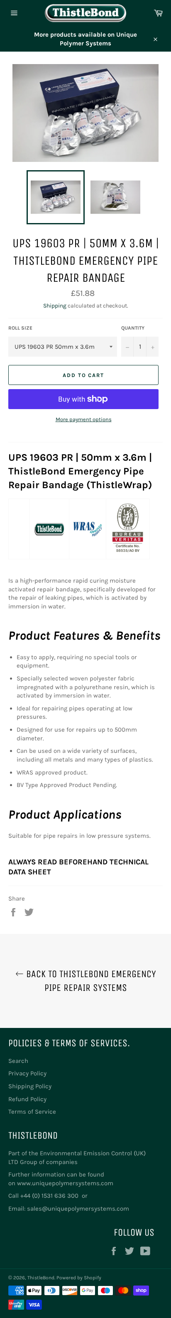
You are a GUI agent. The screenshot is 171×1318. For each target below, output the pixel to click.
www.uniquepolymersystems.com (65, 1183)
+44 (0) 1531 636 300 (50, 1195)
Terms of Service (32, 1111)
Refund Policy (27, 1099)
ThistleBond (40, 1278)
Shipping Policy (29, 1086)
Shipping (54, 305)
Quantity (132, 328)
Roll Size (20, 328)
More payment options (84, 419)
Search (18, 1061)
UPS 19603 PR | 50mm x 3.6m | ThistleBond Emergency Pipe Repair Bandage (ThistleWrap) (80, 471)
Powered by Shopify (78, 1278)
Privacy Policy (27, 1073)
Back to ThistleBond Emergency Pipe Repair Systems (90, 980)
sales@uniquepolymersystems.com (78, 1208)
